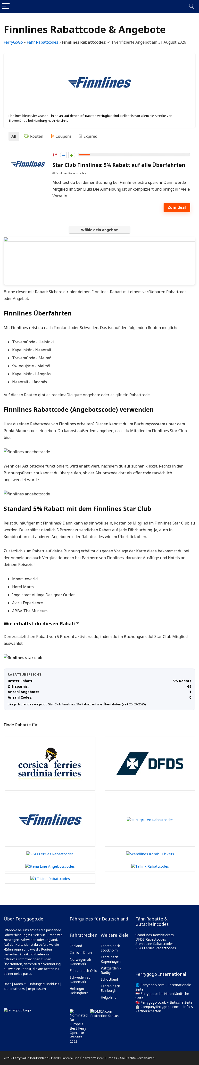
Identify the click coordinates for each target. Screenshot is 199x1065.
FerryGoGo (13, 42)
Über (7, 984)
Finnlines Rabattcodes (71, 173)
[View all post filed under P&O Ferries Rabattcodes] (50, 854)
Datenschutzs (14, 988)
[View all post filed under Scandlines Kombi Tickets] (150, 854)
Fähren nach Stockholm (110, 948)
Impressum (37, 988)
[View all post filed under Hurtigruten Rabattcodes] (150, 819)
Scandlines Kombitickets (154, 935)
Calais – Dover (81, 952)
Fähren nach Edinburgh (110, 988)
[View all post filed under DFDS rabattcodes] (150, 763)
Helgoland (108, 997)
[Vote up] (71, 155)
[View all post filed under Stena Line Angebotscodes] (50, 866)
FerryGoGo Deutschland (31, 1058)
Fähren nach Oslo (83, 970)
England (76, 946)
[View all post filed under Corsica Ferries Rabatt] (50, 763)
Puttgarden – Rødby (111, 970)
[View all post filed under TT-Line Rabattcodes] (50, 878)
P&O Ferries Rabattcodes (155, 948)
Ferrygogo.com (153, 985)
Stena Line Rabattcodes (154, 943)
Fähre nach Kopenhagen (111, 959)
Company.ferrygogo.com (160, 1006)
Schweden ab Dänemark (80, 979)
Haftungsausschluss (44, 984)
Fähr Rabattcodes (42, 42)
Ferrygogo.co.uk (153, 1002)
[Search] (191, 6)
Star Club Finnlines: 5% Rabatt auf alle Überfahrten (118, 164)
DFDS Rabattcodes (150, 939)
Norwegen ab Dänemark (80, 961)
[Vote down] (63, 155)
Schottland (109, 979)
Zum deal (177, 207)
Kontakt (19, 984)
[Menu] (6, 6)
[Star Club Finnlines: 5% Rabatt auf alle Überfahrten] (28, 154)
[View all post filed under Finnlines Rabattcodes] (50, 819)
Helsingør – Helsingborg (79, 990)
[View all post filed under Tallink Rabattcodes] (150, 866)
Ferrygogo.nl (150, 993)
